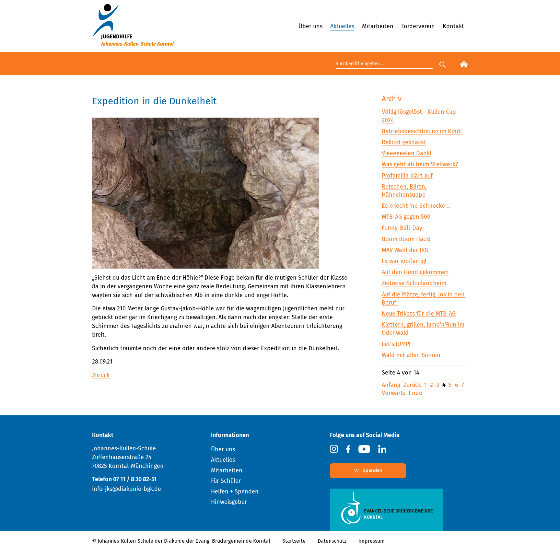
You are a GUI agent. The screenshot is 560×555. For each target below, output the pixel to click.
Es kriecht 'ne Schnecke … (416, 205)
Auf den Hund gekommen (415, 272)
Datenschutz (332, 541)
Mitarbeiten (377, 26)
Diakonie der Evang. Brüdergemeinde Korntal (217, 541)
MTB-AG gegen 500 (406, 216)
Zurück (101, 375)
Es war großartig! (404, 261)
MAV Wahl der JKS (405, 250)
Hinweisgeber (229, 501)
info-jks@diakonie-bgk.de (126, 488)
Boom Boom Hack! (406, 239)
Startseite (294, 541)
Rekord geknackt (404, 142)
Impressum (371, 541)
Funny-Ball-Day (402, 227)
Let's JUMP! (396, 344)
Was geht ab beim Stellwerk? (420, 164)
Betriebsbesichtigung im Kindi (422, 131)
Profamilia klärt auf (407, 175)
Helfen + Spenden (235, 491)
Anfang (391, 384)
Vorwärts (393, 393)
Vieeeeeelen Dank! (406, 153)
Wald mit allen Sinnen (411, 355)
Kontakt (453, 26)
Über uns (310, 26)
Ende (415, 393)
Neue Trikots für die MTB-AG (419, 313)
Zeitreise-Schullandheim (414, 283)
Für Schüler (226, 480)
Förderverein (418, 26)
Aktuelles (342, 26)
